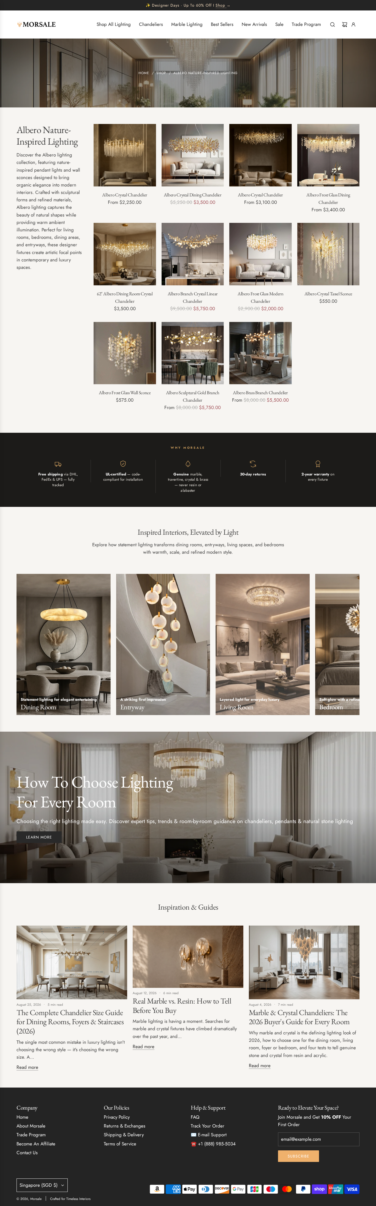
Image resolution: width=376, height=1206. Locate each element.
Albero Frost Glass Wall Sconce (125, 393)
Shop (220, 5)
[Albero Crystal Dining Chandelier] (193, 155)
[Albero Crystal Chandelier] (125, 155)
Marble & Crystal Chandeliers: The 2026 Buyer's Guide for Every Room (299, 1017)
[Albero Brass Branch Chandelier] (260, 353)
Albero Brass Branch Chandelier (260, 393)
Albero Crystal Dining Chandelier (193, 195)
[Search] (332, 24)
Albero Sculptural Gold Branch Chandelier (192, 396)
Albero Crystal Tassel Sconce (328, 294)
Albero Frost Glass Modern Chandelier (261, 297)
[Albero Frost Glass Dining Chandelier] (328, 155)
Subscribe (298, 1156)
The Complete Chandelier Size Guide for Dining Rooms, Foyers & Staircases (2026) (70, 1021)
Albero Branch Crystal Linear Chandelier (193, 297)
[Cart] (345, 24)
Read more (27, 1067)
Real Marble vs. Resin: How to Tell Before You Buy (182, 1005)
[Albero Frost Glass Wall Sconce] (125, 353)
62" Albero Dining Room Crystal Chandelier (125, 297)
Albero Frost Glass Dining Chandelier (328, 198)
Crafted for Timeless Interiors (70, 1198)
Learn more (39, 837)
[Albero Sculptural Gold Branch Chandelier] (193, 353)
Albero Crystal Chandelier (124, 195)
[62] (125, 254)
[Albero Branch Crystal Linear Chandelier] (193, 254)
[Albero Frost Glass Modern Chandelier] (260, 254)
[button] (23, 646)
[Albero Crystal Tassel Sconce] (328, 254)
